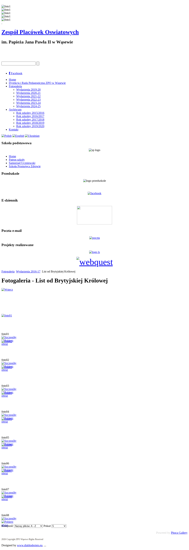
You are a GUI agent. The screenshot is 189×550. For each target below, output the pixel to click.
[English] (18, 136)
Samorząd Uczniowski (22, 163)
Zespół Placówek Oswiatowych (40, 32)
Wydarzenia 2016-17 (28, 271)
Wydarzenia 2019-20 (28, 89)
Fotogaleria (15, 86)
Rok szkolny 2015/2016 (30, 112)
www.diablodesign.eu (29, 545)
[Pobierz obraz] (10, 344)
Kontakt (13, 129)
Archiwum (15, 109)
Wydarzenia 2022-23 (28, 99)
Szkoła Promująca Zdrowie (25, 166)
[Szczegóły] (8, 337)
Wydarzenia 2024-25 (28, 106)
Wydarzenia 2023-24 (28, 102)
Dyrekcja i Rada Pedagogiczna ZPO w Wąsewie (37, 82)
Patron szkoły (17, 159)
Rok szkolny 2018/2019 (30, 122)
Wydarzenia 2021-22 (28, 96)
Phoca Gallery (179, 532)
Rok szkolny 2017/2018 (30, 119)
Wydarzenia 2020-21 (28, 92)
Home (12, 79)
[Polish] (6, 136)
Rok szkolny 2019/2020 (30, 126)
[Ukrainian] (32, 136)
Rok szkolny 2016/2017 (30, 116)
